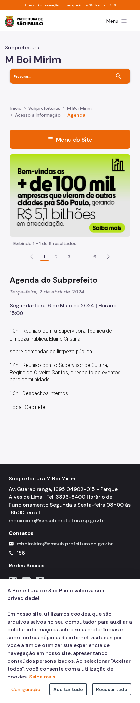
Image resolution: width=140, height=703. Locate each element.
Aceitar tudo (68, 689)
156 (113, 5)
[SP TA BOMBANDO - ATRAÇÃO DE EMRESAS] (70, 195)
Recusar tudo (111, 689)
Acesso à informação (41, 5)
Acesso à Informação (38, 115)
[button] (108, 256)
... (82, 256)
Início (15, 108)
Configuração (25, 689)
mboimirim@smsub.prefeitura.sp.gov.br (57, 520)
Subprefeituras (44, 108)
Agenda (76, 115)
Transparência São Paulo (84, 5)
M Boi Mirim (79, 108)
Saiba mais (42, 676)
